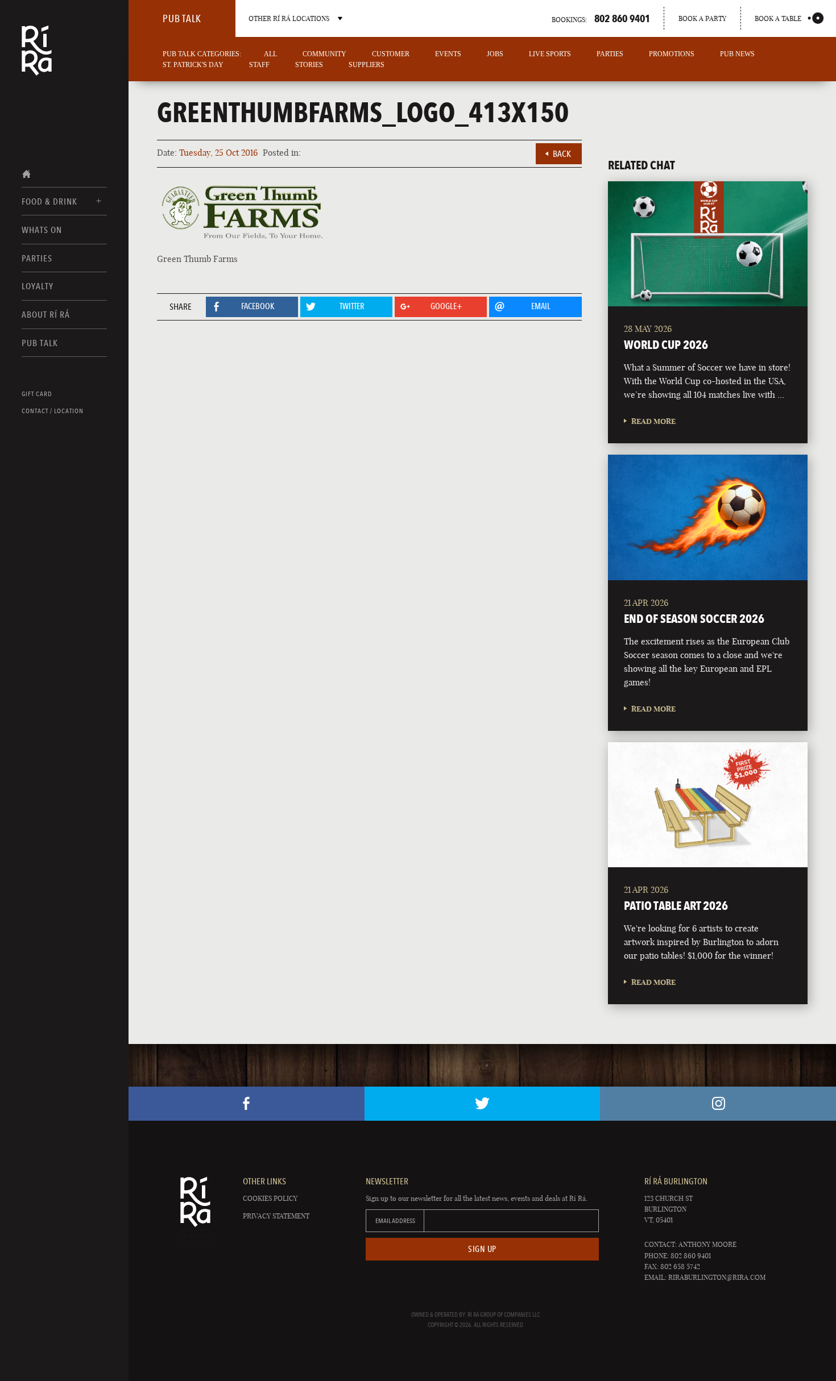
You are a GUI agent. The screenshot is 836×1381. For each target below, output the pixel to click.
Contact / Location (53, 411)
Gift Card (37, 394)
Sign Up (482, 1249)
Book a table (778, 18)
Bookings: (601, 18)
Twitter (483, 1104)
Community (324, 54)
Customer (390, 54)
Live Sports (550, 54)
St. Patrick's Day (193, 65)
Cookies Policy (270, 1198)
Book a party (702, 18)
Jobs (495, 54)
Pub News (737, 54)
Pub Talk (40, 343)
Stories (309, 65)
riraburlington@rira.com (716, 1277)
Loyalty (37, 286)
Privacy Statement (276, 1216)
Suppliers (366, 65)
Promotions (671, 54)
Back (562, 153)
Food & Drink (49, 201)
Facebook (247, 1104)
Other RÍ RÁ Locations (289, 18)
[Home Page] (37, 58)
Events (448, 54)
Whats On (42, 229)
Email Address (395, 1221)
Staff (259, 65)
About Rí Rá (46, 314)
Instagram (718, 1104)
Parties (37, 258)
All (270, 54)
